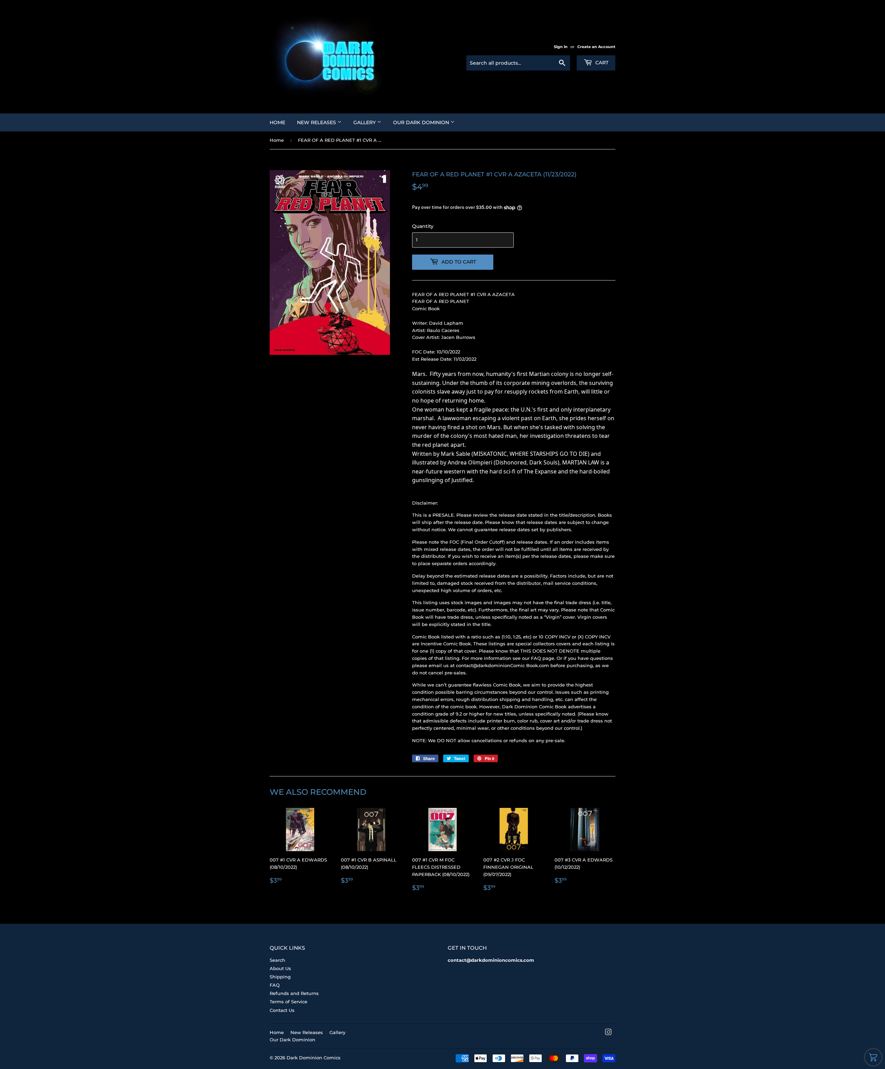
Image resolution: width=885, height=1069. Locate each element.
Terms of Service (288, 1001)
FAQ (275, 985)
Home (277, 122)
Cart (601, 62)
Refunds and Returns (294, 993)
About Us (280, 968)
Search (277, 960)
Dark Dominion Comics (314, 1057)
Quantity (423, 226)
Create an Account (596, 46)
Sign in (561, 46)
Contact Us (282, 1010)
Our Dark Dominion (421, 122)
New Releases (317, 122)
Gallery (365, 122)
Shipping (280, 976)
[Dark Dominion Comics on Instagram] (608, 1033)
